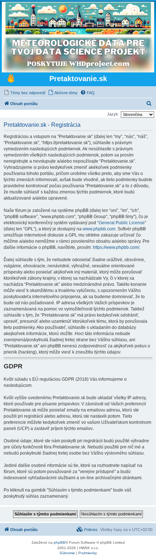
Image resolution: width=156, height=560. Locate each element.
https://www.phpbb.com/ (116, 247)
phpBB (59, 542)
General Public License (122, 222)
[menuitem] (24, 92)
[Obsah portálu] (11, 79)
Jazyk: (113, 114)
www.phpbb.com (99, 228)
